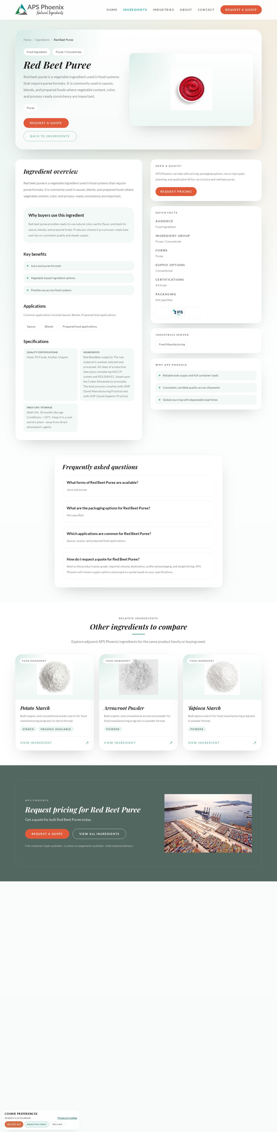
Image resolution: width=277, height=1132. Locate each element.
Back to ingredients (50, 136)
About (186, 9)
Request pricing (176, 191)
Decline (57, 1124)
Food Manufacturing (172, 344)
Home (112, 9)
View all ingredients (99, 834)
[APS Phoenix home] (39, 10)
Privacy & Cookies (67, 1117)
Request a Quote (241, 9)
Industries (163, 9)
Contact (206, 9)
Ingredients (135, 9)
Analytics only (36, 1124)
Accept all (14, 1124)
